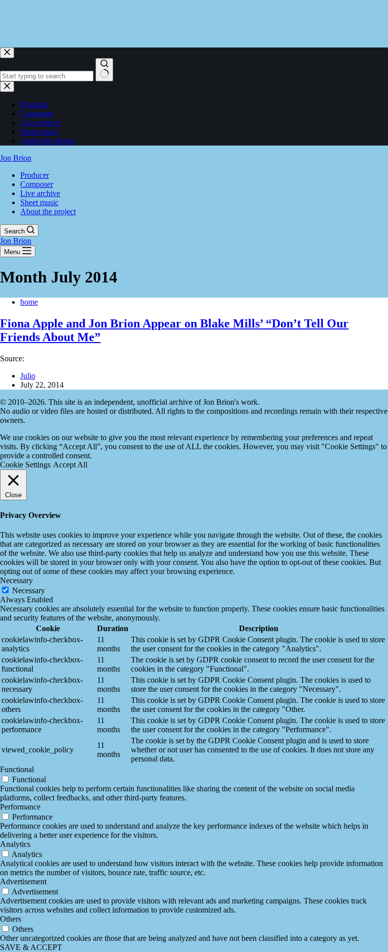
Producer (34, 175)
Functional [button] (17, 769)
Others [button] (10, 919)
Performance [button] (20, 806)
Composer (36, 184)
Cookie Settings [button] (25, 464)
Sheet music (39, 202)
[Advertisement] (184, 22)
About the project (48, 211)
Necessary (28, 590)
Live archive (40, 193)
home (29, 302)
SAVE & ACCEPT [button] (31, 947)
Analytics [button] (15, 844)
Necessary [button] (16, 580)
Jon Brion (15, 158)
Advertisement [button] (23, 881)
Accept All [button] (70, 464)
